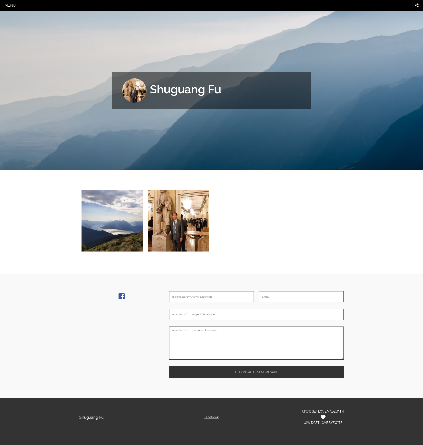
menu (10, 5)
